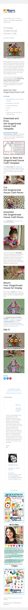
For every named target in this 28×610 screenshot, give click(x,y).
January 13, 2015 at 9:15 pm (19, 410)
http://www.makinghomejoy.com (14, 425)
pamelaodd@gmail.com (15, 479)
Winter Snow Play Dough (13, 393)
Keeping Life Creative (9, 12)
